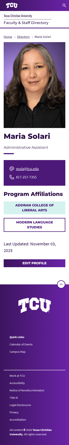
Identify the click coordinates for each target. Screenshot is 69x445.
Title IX (14, 397)
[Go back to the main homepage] (34, 305)
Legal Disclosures (20, 405)
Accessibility (17, 383)
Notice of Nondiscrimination (27, 390)
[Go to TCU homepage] (12, 5)
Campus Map (18, 351)
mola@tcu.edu (27, 168)
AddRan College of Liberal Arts (34, 207)
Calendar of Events (21, 344)
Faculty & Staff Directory (26, 23)
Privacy (14, 412)
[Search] (64, 5)
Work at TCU (17, 375)
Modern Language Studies (34, 224)
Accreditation (18, 419)
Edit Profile (34, 263)
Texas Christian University (18, 16)
